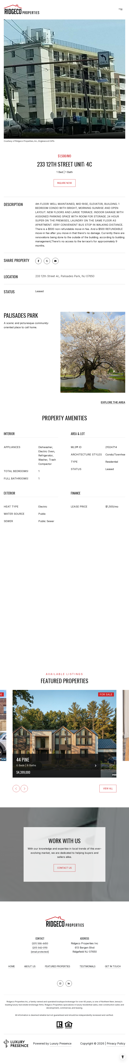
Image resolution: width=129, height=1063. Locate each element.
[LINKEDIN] (69, 983)
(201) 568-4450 (40, 943)
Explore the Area (113, 402)
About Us (30, 966)
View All (108, 788)
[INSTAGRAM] (60, 983)
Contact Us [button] (64, 867)
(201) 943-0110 (40, 947)
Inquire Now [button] (64, 183)
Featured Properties (57, 966)
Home (11, 966)
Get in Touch (113, 966)
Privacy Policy (116, 1043)
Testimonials (87, 966)
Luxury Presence (60, 1043)
